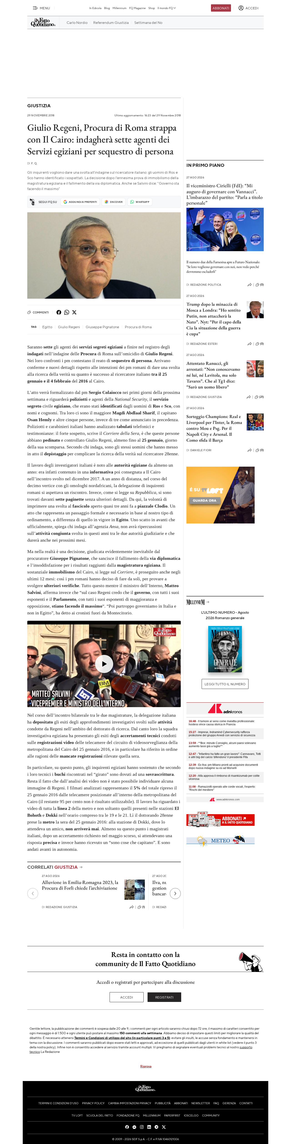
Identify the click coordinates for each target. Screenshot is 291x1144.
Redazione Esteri (202, 343)
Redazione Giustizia (59, 907)
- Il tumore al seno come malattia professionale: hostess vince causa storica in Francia (222, 723)
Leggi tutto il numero (225, 684)
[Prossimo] (175, 893)
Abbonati (221, 8)
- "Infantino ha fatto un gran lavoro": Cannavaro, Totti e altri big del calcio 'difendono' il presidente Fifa (225, 755)
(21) (261, 396)
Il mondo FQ (165, 8)
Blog (107, 8)
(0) (262, 284)
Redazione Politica (203, 284)
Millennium (119, 8)
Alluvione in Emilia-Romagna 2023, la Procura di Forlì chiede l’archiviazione (80, 885)
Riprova (145, 1066)
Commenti (41, 312)
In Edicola (95, 8)
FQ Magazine (137, 8)
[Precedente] (32, 893)
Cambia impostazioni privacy (129, 1103)
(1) (143, 907)
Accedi (126, 997)
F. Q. (32, 163)
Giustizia (38, 105)
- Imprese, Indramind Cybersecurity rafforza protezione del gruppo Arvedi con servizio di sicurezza (222, 734)
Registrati (164, 997)
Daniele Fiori (198, 450)
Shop (151, 8)
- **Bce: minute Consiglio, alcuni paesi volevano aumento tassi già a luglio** (222, 744)
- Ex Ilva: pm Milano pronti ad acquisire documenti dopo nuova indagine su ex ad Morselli (223, 766)
